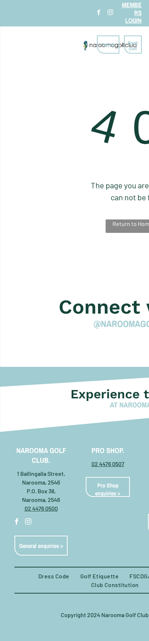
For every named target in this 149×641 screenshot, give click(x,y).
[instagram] (110, 13)
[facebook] (98, 13)
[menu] (11, 13)
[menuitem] (54, 576)
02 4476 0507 (107, 463)
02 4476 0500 (41, 508)
